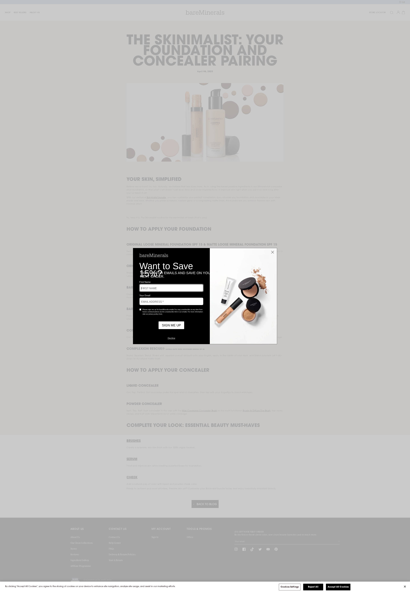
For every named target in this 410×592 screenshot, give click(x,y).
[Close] (404, 586)
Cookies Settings (290, 587)
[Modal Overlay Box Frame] (205, 296)
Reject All (313, 587)
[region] (205, 587)
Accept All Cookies (338, 587)
